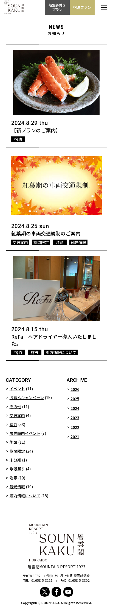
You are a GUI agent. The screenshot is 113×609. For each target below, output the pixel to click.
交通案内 (17, 415)
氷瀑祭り (17, 468)
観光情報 (17, 486)
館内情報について (25, 495)
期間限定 (17, 451)
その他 (15, 406)
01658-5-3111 (42, 580)
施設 (13, 442)
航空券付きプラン (57, 7)
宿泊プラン (82, 7)
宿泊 (13, 424)
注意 (13, 478)
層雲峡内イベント (25, 433)
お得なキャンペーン (27, 397)
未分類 (15, 460)
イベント (17, 388)
